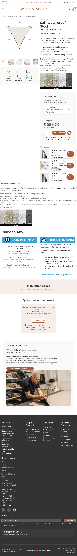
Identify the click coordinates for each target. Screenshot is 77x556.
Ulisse (53, 178)
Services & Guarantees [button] (67, 424)
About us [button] (48, 423)
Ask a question (38, 320)
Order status (31, 437)
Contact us (30, 434)
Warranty (64, 442)
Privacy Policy (68, 523)
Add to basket (59, 133)
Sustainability (48, 430)
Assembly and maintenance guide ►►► (19, 267)
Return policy (66, 440)
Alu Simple (55, 155)
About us (4, 1)
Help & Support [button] (30, 424)
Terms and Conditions (10, 525)
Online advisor (31, 440)
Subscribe (69, 520)
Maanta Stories (6, 4)
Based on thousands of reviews (15, 535)
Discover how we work (20, 368)
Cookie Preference (68, 550)
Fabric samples (67, 445)
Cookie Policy (70, 548)
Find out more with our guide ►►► (57, 275)
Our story (47, 427)
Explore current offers (38, 3)
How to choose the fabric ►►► (19, 254)
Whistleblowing (70, 552)
